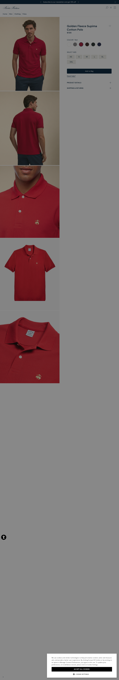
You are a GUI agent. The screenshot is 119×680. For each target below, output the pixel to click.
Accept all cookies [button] (82, 669)
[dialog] (59, 340)
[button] (82, 674)
